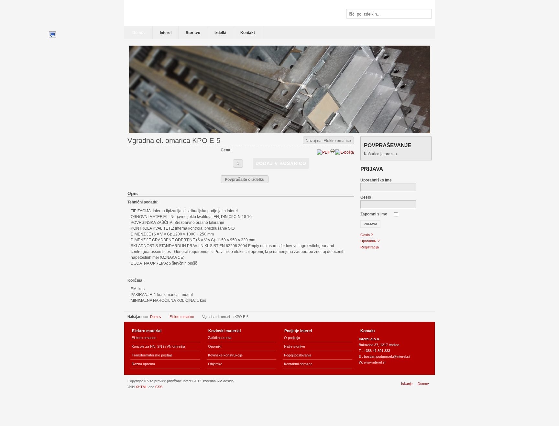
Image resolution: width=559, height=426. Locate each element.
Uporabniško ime (376, 180)
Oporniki (214, 346)
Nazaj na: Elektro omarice (328, 140)
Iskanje (406, 384)
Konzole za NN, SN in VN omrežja (158, 346)
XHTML (142, 387)
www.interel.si (374, 362)
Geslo (365, 197)
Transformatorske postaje (152, 355)
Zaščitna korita (219, 338)
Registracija (369, 247)
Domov (155, 317)
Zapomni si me (373, 214)
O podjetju (292, 338)
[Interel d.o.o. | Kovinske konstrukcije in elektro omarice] (171, 13)
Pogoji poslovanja (297, 355)
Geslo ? (366, 235)
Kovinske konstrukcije (225, 355)
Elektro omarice (182, 317)
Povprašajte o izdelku (244, 179)
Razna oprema (143, 364)
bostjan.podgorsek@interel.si (387, 356)
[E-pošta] (344, 152)
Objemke (215, 364)
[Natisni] (332, 152)
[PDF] (323, 152)
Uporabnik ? (369, 241)
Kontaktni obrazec (298, 364)
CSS (158, 387)
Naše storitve (294, 346)
